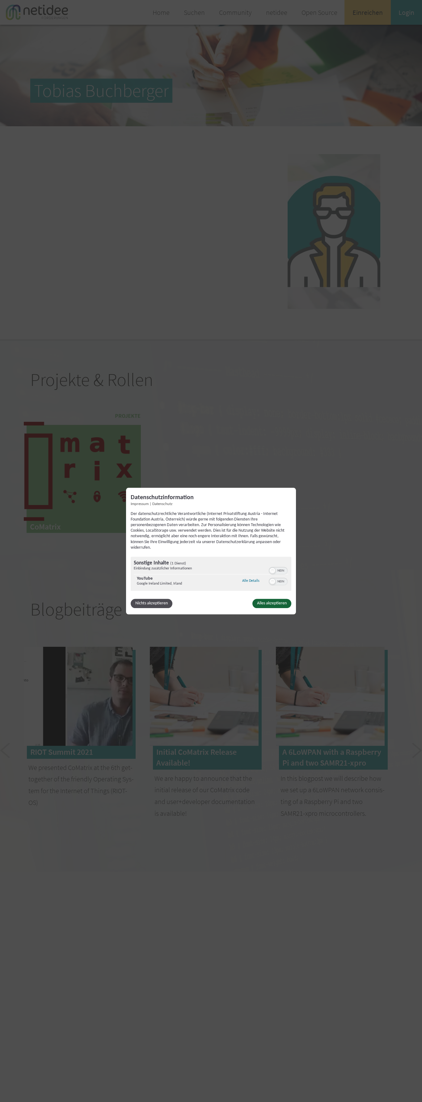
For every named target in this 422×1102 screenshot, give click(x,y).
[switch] (278, 570)
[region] (211, 574)
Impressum (140, 504)
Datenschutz (162, 504)
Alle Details (251, 581)
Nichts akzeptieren (151, 603)
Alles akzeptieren (272, 603)
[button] (272, 570)
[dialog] (211, 551)
